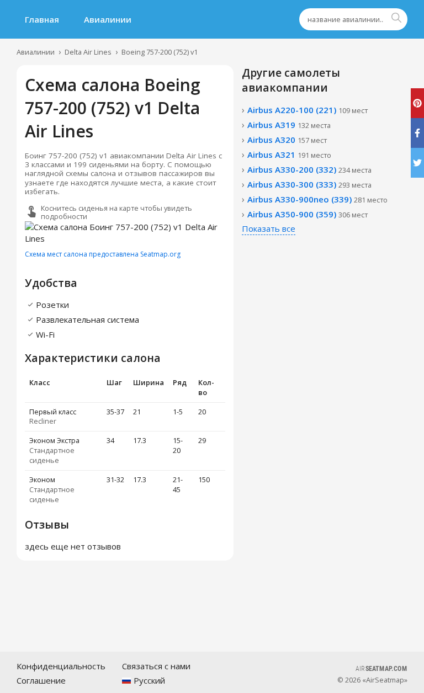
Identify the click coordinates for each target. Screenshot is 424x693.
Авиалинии (107, 19)
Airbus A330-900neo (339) (317, 199)
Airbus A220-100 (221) (307, 109)
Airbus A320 (287, 139)
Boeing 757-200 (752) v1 (159, 52)
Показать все (268, 228)
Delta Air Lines (88, 52)
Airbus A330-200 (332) (309, 169)
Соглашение (41, 680)
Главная (42, 19)
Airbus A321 (289, 154)
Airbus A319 (289, 124)
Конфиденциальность (61, 665)
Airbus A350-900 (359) (307, 214)
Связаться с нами (156, 665)
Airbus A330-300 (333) (309, 184)
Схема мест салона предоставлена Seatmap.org (103, 254)
